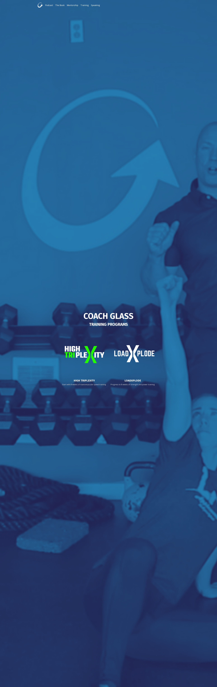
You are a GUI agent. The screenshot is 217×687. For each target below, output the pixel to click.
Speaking (95, 5)
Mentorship (72, 5)
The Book (60, 5)
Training (84, 5)
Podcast (49, 5)
